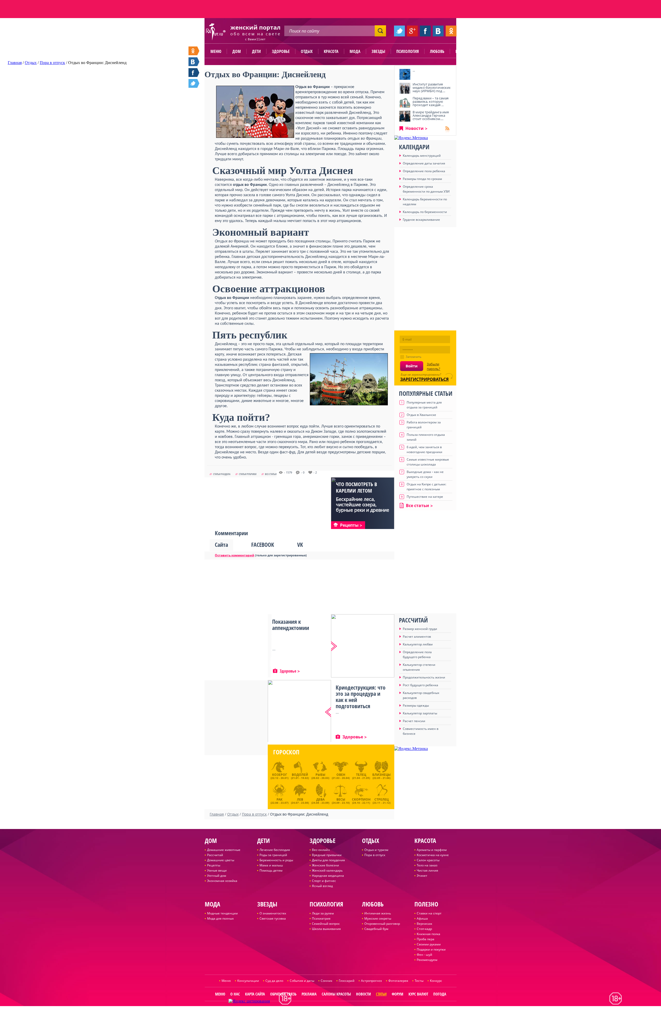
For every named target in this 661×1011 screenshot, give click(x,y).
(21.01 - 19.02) (300, 776)
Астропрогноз (371, 980)
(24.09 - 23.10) (341, 800)
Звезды (378, 51)
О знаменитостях (272, 913)
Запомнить (413, 356)
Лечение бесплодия (274, 850)
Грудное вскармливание (421, 219)
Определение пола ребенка (424, 171)
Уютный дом (216, 875)
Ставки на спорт (429, 913)
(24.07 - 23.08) (300, 800)
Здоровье (281, 51)
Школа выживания (326, 929)
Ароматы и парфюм (432, 850)
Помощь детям (270, 870)
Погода (439, 994)
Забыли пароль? (433, 366)
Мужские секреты (377, 918)
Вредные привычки (327, 855)
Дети (256, 51)
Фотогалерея (398, 980)
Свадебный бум (376, 929)
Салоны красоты (336, 994)
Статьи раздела (221, 474)
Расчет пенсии (414, 721)
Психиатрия (321, 918)
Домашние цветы (220, 860)
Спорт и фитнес (324, 881)
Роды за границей (273, 855)
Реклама (309, 994)
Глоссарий (347, 980)
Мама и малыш (271, 865)
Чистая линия (427, 870)
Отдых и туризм (376, 850)
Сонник (326, 980)
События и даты (302, 980)
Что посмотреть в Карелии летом (356, 487)
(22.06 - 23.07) (279, 800)
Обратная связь (283, 994)
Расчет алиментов (417, 636)
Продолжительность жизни (424, 677)
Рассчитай (215, 855)
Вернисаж (424, 923)
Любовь (437, 51)
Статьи (381, 994)
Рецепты (213, 865)
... (414, 70)
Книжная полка (428, 934)
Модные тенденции (222, 913)
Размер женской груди (420, 629)
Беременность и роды (276, 860)
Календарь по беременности (425, 212)
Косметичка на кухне (433, 855)
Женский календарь (327, 870)
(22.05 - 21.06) (381, 776)
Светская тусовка (272, 918)
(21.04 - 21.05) (361, 776)
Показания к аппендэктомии (290, 624)
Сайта (221, 544)
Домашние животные (223, 850)
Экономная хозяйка (222, 881)
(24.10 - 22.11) (361, 800)
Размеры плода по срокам (422, 179)
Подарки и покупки (431, 949)
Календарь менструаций (422, 155)
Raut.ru (313, 1009)
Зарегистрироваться (424, 379)
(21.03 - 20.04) (341, 776)
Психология (407, 51)
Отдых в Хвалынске (421, 415)
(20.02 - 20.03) (320, 776)
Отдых (307, 51)
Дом (236, 51)
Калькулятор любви (418, 644)
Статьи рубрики (247, 474)
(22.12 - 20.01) (279, 776)
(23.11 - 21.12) (381, 800)
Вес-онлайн (321, 850)
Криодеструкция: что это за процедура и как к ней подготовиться (360, 696)
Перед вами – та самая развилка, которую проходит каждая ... (430, 101)
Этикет (422, 875)
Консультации (248, 980)
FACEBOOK (262, 544)
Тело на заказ (427, 865)
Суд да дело (274, 980)
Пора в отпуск (374, 855)
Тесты (419, 980)
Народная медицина (328, 875)
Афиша (422, 918)
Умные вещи (217, 870)
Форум (397, 994)
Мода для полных (220, 918)
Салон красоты (428, 860)
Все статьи (271, 474)
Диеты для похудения (328, 860)
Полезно (463, 51)
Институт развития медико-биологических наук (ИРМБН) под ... (432, 87)
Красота (331, 51)
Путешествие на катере (425, 496)
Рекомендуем (427, 960)
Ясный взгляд (322, 886)
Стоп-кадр (424, 929)
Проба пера (425, 939)
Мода (355, 51)
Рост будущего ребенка (420, 685)
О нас (235, 994)
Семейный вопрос (326, 923)
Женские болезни (325, 865)
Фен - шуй (424, 954)
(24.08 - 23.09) (320, 800)
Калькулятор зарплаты (420, 713)
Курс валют (418, 994)
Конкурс (436, 980)
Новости (414, 128)
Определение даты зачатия (424, 163)
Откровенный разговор (382, 923)
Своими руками (429, 944)
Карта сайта (255, 994)
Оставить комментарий (234, 555)
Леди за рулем (323, 913)
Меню (215, 51)
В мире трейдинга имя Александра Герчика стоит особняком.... (431, 115)
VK (300, 544)
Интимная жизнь (377, 913)
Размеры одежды (416, 705)
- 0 (302, 472)
